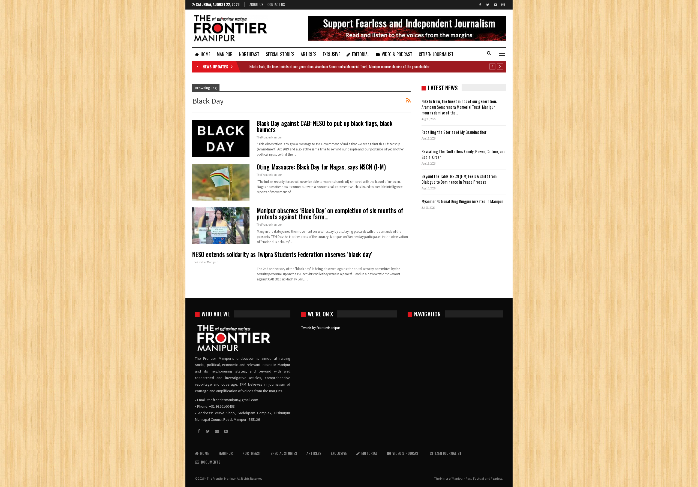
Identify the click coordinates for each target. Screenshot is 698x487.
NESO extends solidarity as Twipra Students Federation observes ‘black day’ (282, 254)
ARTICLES (308, 54)
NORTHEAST (249, 54)
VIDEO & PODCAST (397, 54)
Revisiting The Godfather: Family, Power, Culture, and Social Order (464, 154)
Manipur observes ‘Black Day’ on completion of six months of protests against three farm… (330, 213)
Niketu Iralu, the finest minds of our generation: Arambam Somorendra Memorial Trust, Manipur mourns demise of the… (459, 107)
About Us (256, 4)
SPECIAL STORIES (280, 54)
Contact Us (276, 4)
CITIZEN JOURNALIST (436, 54)
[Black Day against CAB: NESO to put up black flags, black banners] (220, 138)
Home (205, 54)
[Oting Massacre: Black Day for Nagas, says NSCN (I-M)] (220, 182)
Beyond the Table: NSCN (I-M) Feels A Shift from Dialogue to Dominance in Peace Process (459, 179)
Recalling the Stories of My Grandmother (454, 132)
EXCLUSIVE (331, 54)
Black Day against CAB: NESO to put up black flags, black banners (325, 126)
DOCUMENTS (210, 462)
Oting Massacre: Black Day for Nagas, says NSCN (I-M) (321, 166)
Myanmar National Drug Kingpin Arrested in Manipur (462, 201)
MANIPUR (225, 54)
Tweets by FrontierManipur (320, 327)
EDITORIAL (360, 54)
